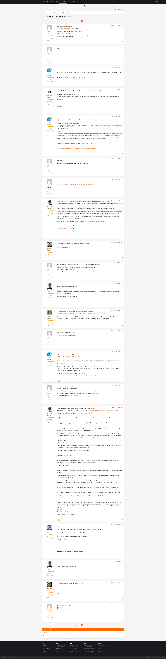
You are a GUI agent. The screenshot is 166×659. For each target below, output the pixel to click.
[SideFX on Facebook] (147, 657)
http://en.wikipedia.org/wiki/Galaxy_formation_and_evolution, (70, 412)
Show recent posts (47, 634)
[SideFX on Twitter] (149, 657)
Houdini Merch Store (102, 649)
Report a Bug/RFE (73, 651)
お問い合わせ (100, 653)
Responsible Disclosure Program (88, 652)
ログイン (161, 1)
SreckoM (49, 248)
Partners (44, 651)
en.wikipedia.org (114, 410)
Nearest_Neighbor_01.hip (63, 228)
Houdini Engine (46, 646)
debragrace (49, 588)
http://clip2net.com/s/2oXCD (63, 334)
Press (99, 648)
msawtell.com (90, 184)
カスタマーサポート (74, 645)
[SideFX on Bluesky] (154, 657)
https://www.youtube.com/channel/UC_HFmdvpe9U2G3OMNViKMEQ (71, 78)
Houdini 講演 (59, 648)
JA (157, 1)
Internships (100, 651)
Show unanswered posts (48, 635)
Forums (47, 12)
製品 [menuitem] (52, 1)
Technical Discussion (55, 12)
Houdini (44, 645)
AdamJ (49, 610)
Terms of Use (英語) (88, 645)
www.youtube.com (91, 78)
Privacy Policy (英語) (88, 646)
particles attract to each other (67, 12)
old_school (49, 206)
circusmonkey (49, 95)
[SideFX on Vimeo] (159, 657)
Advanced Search (120, 9)
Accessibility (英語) (88, 649)
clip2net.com (73, 334)
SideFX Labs (45, 649)
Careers (99, 646)
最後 (88, 20)
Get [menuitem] (80, 1)
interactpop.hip (61, 608)
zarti (49, 531)
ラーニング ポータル (60, 645)
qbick (49, 31)
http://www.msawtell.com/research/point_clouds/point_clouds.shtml (71, 184)
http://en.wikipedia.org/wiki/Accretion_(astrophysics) (98, 410)
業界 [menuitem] (57, 1)
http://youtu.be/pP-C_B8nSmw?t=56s (65, 28)
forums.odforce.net (100, 313)
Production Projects (60, 649)
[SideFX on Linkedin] (164, 657)
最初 (77, 20)
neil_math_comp (49, 73)
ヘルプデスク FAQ (74, 646)
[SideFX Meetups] (157, 657)
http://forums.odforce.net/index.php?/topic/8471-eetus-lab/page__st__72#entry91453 (76, 313)
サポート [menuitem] (75, 1)
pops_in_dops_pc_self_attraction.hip (66, 511)
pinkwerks (49, 185)
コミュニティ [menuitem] (63, 1)
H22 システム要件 (74, 648)
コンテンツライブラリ (60, 646)
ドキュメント (73, 649)
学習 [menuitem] (69, 1)
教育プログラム (59, 651)
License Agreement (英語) (89, 648)
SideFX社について (101, 645)
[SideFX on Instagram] (152, 657)
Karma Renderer (46, 648)
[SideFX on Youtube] (162, 657)
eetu (49, 316)
